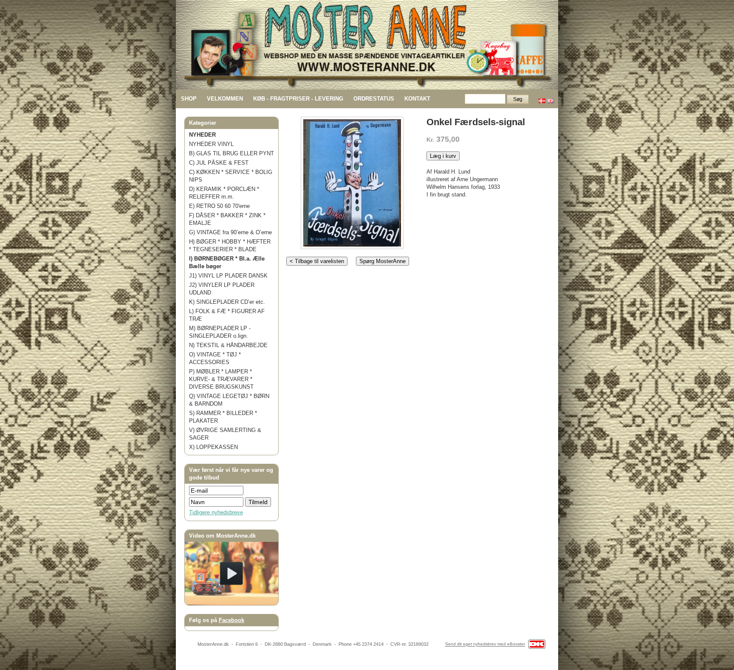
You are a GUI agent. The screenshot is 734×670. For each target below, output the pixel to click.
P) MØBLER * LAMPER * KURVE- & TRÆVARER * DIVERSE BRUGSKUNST (221, 379)
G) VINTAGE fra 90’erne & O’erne (230, 232)
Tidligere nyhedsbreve (216, 512)
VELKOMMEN (225, 98)
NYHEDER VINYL (211, 144)
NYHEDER (202, 135)
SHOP (189, 98)
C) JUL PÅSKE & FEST (218, 163)
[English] (550, 98)
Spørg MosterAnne (382, 261)
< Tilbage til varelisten (317, 261)
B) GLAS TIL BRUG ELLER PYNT (231, 153)
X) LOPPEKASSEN (213, 447)
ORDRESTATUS (373, 98)
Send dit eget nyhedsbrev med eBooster (485, 644)
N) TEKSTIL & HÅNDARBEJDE (228, 345)
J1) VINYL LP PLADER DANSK (228, 275)
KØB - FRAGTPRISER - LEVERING (298, 98)
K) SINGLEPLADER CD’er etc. (227, 302)
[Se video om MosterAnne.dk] (231, 603)
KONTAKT (417, 98)
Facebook (231, 620)
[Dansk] (542, 98)
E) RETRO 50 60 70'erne (219, 206)
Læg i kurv (443, 156)
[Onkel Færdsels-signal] (352, 181)
